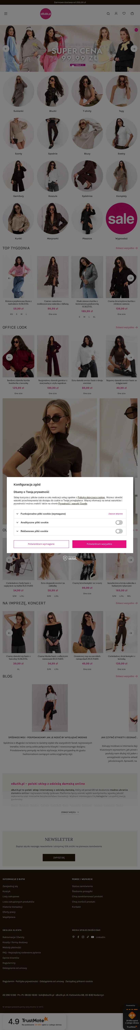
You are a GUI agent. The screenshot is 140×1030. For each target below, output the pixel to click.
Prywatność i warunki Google (72, 503)
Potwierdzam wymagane (41, 544)
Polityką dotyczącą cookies (91, 497)
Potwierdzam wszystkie (99, 544)
